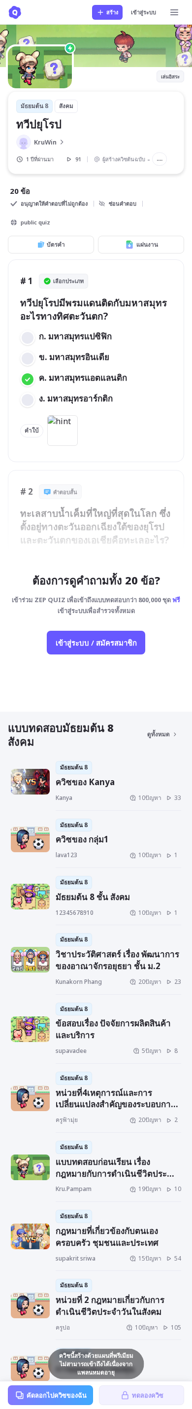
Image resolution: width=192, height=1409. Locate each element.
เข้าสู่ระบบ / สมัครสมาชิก (96, 643)
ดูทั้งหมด (158, 734)
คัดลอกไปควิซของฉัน (57, 1395)
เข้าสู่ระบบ (143, 12)
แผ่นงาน (147, 244)
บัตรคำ (56, 244)
